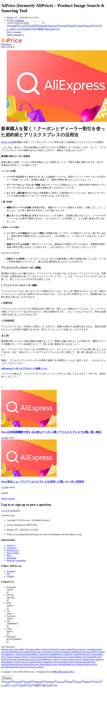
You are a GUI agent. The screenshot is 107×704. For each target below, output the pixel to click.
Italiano (88, 26)
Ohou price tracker (38, 664)
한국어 (96, 26)
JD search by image (73, 662)
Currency (11, 23)
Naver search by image (82, 649)
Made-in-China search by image (20, 662)
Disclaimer (11, 558)
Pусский (22, 26)
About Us (11, 545)
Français (62, 26)
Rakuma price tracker (16, 667)
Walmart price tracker (83, 652)
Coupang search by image (24, 657)
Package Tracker (42, 662)
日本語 (26, 29)
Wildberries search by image (54, 659)
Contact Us (12, 548)
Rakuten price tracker (73, 664)
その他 (10, 142)
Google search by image (77, 659)
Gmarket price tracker (83, 657)
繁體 (40, 29)
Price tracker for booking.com (61, 652)
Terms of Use (13, 550)
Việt (57, 29)
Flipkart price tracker (39, 652)
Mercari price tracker (55, 664)
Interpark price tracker (64, 657)
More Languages (14, 32)
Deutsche (52, 26)
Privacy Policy (13, 553)
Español (31, 26)
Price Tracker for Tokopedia (70, 654)
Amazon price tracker (10, 649)
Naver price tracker (63, 649)
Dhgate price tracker (21, 652)
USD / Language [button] (16, 20)
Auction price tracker (45, 657)
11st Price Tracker (90, 654)
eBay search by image (45, 649)
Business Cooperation (16, 560)
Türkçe (79, 26)
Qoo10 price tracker (34, 667)
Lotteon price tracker (33, 659)
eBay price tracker (28, 649)
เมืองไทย (49, 29)
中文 (34, 29)
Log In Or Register (9, 510)
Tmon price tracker (15, 659)
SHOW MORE (8, 498)
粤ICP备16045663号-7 (64, 672)
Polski (71, 26)
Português (41, 26)
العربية (10, 29)
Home (4, 142)
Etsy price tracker (57, 662)
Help (9, 555)
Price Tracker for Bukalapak (21, 654)
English (12, 26)
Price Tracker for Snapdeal (46, 654)
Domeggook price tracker (18, 664)
